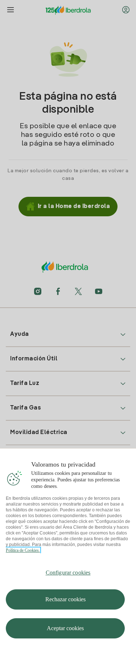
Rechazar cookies (65, 599)
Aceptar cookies (65, 628)
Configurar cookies (68, 572)
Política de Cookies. (23, 550)
